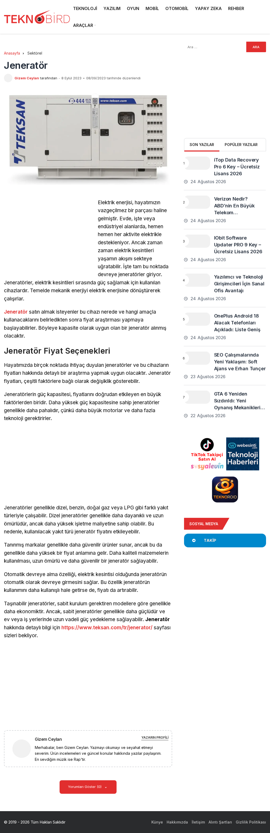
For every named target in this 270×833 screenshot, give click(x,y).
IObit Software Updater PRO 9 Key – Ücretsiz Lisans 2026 (238, 244)
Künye (157, 822)
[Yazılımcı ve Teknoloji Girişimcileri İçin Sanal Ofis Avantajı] (197, 280)
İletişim (198, 822)
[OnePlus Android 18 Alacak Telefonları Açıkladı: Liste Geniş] (197, 319)
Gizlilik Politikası (251, 822)
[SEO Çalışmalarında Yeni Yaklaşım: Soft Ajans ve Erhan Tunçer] (197, 358)
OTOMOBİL (177, 8)
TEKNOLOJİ (85, 8)
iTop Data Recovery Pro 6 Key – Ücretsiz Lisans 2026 (237, 166)
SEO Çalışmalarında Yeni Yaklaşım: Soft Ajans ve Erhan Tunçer (240, 361)
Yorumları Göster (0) (85, 787)
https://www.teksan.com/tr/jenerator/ (106, 628)
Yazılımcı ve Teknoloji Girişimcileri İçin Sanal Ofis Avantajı (239, 283)
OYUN (133, 8)
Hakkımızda (177, 822)
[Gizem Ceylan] (23, 748)
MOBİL (152, 8)
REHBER (236, 8)
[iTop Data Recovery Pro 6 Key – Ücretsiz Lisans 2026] (197, 163)
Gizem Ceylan (27, 78)
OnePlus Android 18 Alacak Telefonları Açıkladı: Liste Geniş (237, 322)
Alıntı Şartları (220, 822)
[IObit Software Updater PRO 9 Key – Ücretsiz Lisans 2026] (197, 241)
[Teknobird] (37, 17)
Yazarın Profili (154, 737)
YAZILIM (111, 8)
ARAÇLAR (83, 25)
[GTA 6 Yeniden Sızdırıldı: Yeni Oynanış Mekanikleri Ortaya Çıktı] (197, 397)
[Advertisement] (48, 235)
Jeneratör (16, 312)
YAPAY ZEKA (208, 8)
